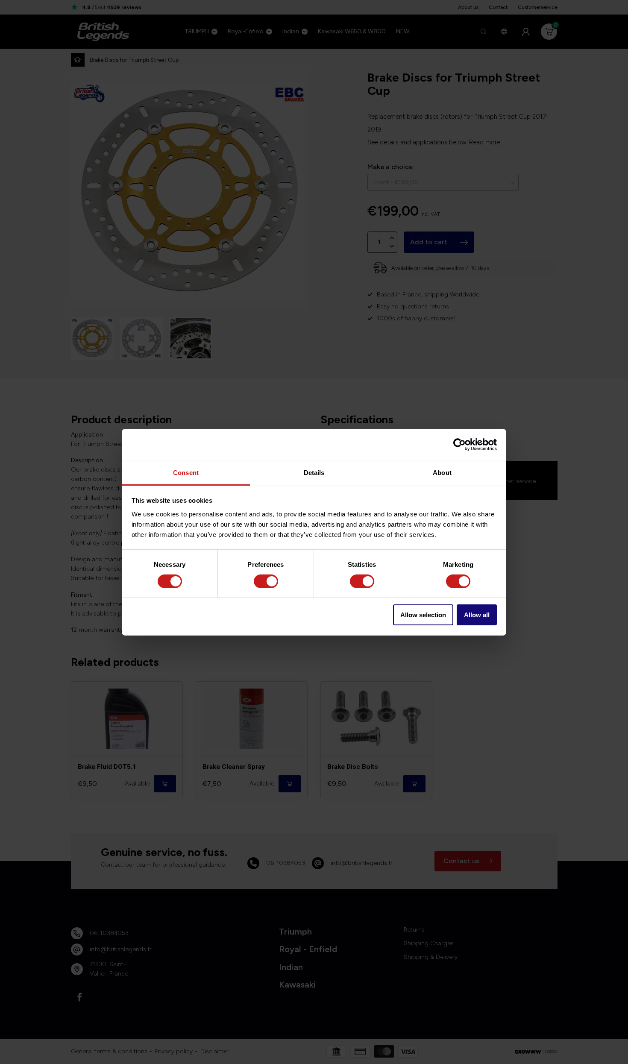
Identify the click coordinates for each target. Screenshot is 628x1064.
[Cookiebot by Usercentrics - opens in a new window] (459, 444)
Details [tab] (314, 472)
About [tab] (442, 472)
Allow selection (423, 614)
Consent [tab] (186, 472)
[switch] (266, 581)
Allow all (477, 614)
